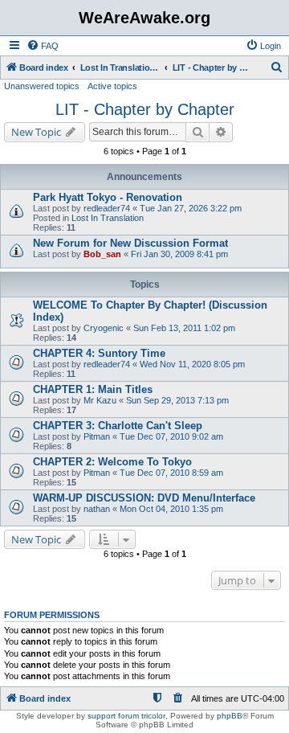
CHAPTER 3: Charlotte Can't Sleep (117, 426)
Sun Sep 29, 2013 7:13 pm (177, 400)
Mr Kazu (99, 400)
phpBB (229, 715)
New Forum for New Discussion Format (130, 243)
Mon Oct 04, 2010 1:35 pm (171, 509)
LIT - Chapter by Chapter (144, 109)
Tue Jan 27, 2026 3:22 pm (191, 208)
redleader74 (106, 208)
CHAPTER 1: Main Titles (93, 389)
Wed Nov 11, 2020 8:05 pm (192, 364)
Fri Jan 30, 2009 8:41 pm (179, 254)
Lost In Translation (107, 218)
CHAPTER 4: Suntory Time (99, 353)
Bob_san (102, 254)
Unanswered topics (41, 86)
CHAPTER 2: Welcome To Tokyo (112, 462)
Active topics (112, 86)
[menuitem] (42, 45)
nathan (96, 509)
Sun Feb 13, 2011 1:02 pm (184, 328)
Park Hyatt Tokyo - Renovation (107, 197)
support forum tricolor (126, 715)
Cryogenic (103, 328)
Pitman (96, 436)
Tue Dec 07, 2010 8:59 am (171, 472)
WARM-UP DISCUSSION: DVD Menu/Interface (144, 498)
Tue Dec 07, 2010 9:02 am (171, 436)
